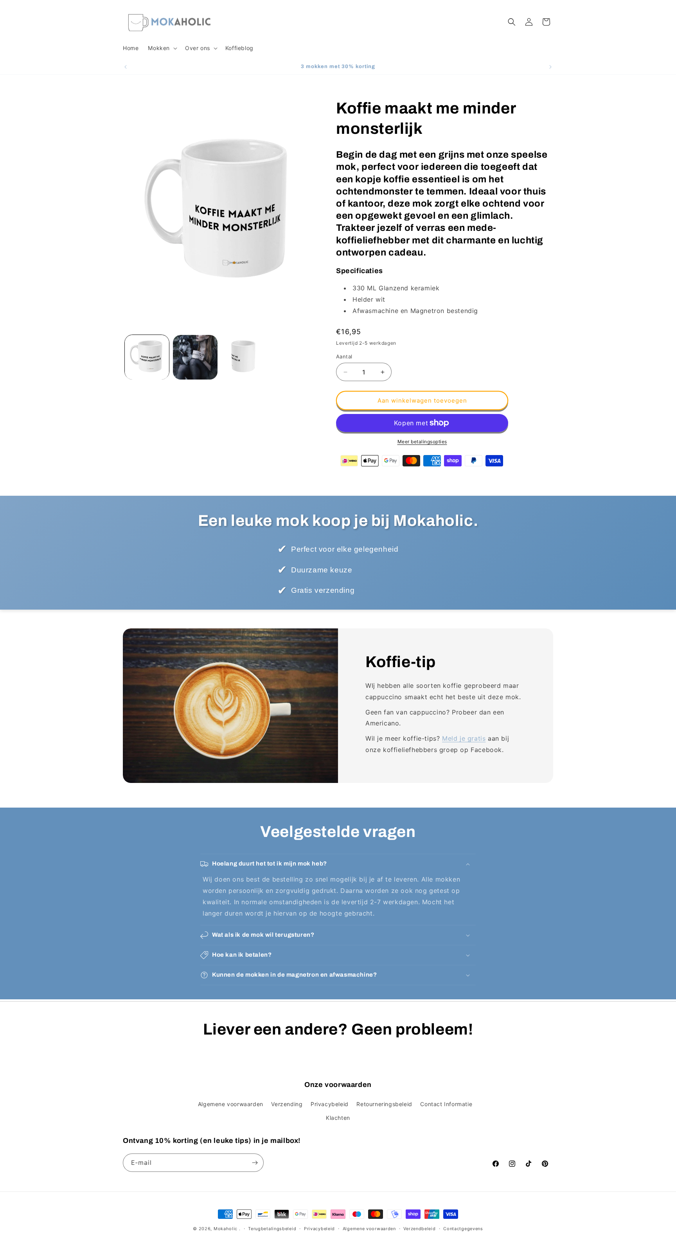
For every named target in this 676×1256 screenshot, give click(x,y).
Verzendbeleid (419, 1228)
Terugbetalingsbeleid (272, 1228)
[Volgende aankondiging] (550, 66)
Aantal (344, 356)
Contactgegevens (463, 1228)
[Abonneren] (254, 1162)
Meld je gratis (463, 738)
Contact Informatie (446, 1104)
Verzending (286, 1104)
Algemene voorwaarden (230, 1104)
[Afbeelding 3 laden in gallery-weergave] (243, 357)
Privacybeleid (330, 1104)
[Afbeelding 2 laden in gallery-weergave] (195, 357)
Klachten (338, 1117)
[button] (161, 48)
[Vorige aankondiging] (125, 66)
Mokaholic (225, 1228)
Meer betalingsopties (422, 441)
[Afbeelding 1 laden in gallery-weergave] (147, 357)
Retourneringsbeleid (384, 1104)
